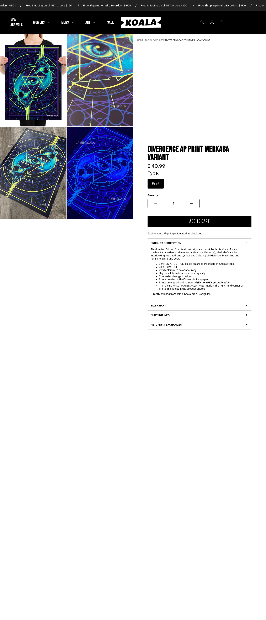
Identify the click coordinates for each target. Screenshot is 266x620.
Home (140, 40)
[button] (42, 22)
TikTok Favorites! (155, 40)
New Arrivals (16, 22)
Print (155, 184)
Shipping (169, 233)
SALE (110, 22)
